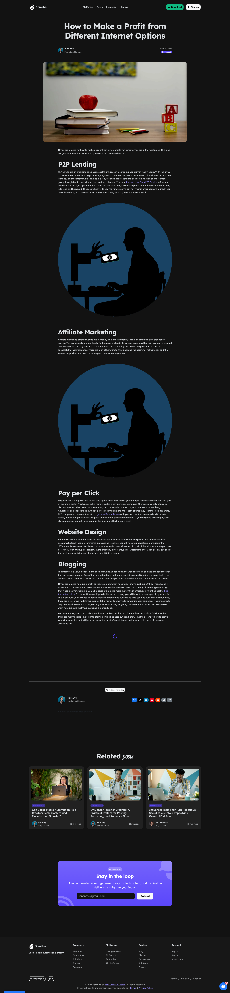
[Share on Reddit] (157, 700)
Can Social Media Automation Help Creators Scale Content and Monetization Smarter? (54, 813)
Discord (142, 955)
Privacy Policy (146, 988)
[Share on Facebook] (134, 700)
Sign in (175, 955)
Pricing (76, 963)
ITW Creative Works (115, 984)
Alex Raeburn (161, 822)
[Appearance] (51, 979)
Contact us (78, 955)
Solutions (77, 959)
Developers (144, 959)
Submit (145, 896)
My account (178, 959)
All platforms (112, 963)
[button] (175, 7)
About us (77, 951)
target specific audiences (107, 514)
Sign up (175, 951)
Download (78, 967)
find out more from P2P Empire (141, 182)
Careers (142, 967)
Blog (141, 951)
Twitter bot (111, 959)
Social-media (38, 805)
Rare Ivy (69, 48)
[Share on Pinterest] (152, 700)
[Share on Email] (163, 700)
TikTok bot (111, 955)
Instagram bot (113, 951)
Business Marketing (116, 690)
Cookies (197, 978)
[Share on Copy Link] (169, 700)
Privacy (185, 978)
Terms (174, 978)
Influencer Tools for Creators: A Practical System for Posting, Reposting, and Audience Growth (111, 813)
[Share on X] (140, 700)
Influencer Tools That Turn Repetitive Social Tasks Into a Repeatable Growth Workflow (172, 813)
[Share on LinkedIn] (146, 700)
